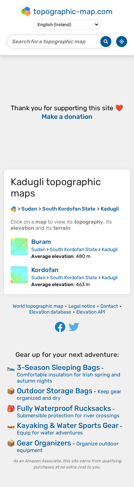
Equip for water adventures (50, 433)
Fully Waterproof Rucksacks (64, 408)
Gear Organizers (44, 443)
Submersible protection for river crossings (68, 415)
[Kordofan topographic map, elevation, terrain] (19, 276)
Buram (41, 242)
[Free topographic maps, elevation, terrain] (13, 209)
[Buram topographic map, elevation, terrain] (19, 248)
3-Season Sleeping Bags (58, 367)
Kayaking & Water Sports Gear (68, 425)
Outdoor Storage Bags (54, 390)
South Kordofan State (73, 249)
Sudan (38, 249)
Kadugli (110, 249)
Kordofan (44, 270)
